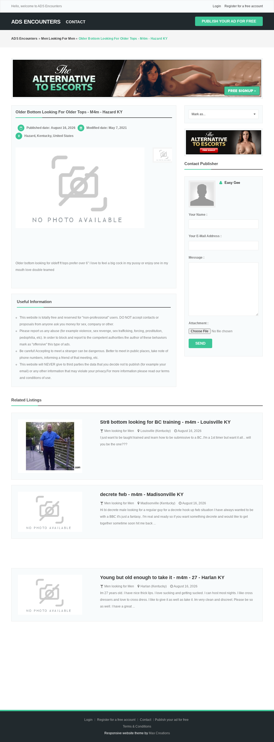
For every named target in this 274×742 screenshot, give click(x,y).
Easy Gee (232, 183)
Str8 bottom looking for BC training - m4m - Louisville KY (165, 422)
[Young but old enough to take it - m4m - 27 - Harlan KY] (55, 595)
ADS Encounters (35, 22)
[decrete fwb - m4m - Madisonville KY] (55, 512)
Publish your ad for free (229, 21)
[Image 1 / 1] (80, 187)
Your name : (198, 215)
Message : (196, 257)
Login (217, 6)
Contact (75, 22)
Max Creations (159, 733)
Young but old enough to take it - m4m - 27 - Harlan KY (162, 577)
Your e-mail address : (205, 236)
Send (200, 343)
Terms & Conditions (137, 726)
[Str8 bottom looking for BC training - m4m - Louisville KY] (55, 446)
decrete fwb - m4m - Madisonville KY (142, 494)
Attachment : (198, 323)
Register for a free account (243, 6)
